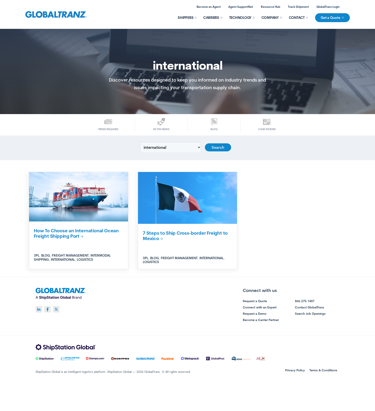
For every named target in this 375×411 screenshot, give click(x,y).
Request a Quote (255, 301)
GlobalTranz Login (328, 6)
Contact (297, 17)
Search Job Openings (310, 314)
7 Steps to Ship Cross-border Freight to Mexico (185, 235)
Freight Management (70, 255)
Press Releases (108, 129)
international (63, 259)
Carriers (211, 17)
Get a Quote (330, 17)
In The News (161, 129)
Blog (214, 129)
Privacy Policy (295, 370)
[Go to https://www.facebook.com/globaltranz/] (47, 309)
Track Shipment (298, 6)
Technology (240, 17)
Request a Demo (254, 314)
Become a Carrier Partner (261, 320)
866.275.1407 (304, 301)
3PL (36, 255)
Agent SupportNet (240, 6)
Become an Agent (209, 6)
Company (270, 17)
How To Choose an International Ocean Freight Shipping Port (76, 233)
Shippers (185, 17)
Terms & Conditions (323, 370)
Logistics (85, 259)
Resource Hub (270, 6)
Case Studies (267, 129)
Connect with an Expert (259, 307)
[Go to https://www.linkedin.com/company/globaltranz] (39, 309)
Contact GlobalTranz (309, 307)
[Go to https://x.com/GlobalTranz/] (56, 309)
